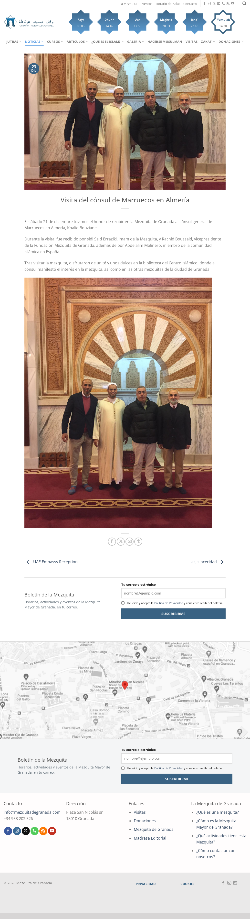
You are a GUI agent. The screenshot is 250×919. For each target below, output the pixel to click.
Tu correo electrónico (138, 584)
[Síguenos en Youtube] (232, 3)
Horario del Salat (168, 3)
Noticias (32, 41)
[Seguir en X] (214, 3)
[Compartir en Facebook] (112, 542)
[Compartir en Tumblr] (138, 542)
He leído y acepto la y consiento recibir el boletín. (175, 603)
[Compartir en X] (121, 542)
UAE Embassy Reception (55, 562)
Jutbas (12, 41)
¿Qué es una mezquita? (217, 812)
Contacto (190, 3)
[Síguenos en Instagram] (209, 3)
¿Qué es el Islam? (105, 41)
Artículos (76, 41)
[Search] (244, 3)
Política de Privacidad (168, 603)
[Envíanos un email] (218, 3)
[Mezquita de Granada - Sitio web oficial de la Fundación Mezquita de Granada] (29, 22)
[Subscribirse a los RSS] (228, 3)
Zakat (206, 41)
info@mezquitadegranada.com (32, 812)
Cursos (53, 41)
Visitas (192, 41)
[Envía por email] (129, 542)
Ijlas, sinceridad (203, 562)
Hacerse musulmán (164, 41)
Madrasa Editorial (150, 838)
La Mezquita (128, 3)
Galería (134, 41)
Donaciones (229, 41)
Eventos (146, 3)
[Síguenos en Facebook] (204, 3)
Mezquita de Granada (154, 829)
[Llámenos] (223, 3)
